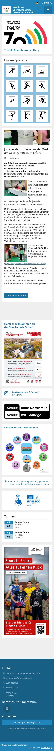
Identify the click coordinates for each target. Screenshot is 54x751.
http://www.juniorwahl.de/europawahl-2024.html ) (25, 263)
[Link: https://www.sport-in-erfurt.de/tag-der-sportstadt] (23, 382)
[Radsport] (27, 71)
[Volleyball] (42, 86)
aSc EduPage (46, 747)
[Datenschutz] (7, 708)
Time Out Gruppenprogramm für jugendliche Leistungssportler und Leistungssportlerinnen (28, 482)
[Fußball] (12, 86)
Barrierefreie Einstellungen (15, 745)
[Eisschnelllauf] (27, 101)
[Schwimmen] (42, 71)
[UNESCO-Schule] (33, 500)
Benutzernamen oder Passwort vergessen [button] (27, 728)
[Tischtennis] (12, 101)
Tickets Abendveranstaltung (22, 50)
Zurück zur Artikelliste (16, 295)
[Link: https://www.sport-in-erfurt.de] (26, 634)
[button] (37, 3)
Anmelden (47, 3)
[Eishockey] (42, 101)
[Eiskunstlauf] (12, 116)
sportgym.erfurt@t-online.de (19, 678)
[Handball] (27, 86)
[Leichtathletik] (12, 71)
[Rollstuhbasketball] (42, 116)
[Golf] (27, 116)
